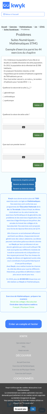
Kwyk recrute (23, 350)
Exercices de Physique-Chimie (23, 370)
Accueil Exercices (23, 362)
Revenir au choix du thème (23, 184)
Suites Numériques (11, 29)
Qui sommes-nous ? (23, 343)
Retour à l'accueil (12, 14)
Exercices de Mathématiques (23, 366)
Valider (37, 105)
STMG (42, 27)
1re (35, 27)
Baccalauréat (32, 302)
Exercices (13, 27)
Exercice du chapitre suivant (23, 180)
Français (16, 307)
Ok (33, 409)
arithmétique (9, 96)
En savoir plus (20, 409)
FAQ (23, 347)
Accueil (4, 27)
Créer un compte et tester (23, 324)
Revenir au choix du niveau (23, 188)
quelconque (9, 100)
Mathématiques (25, 27)
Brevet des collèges (18, 302)
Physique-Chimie (27, 307)
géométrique (9, 92)
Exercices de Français (23, 373)
